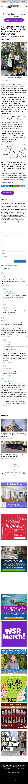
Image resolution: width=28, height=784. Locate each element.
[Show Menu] (2, 6)
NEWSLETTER (21, 765)
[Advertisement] (14, 582)
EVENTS (21, 766)
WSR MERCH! (7, 766)
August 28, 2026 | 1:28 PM (8, 458)
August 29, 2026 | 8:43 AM (8, 438)
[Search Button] (26, 6)
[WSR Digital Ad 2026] (14, 716)
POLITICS (7, 39)
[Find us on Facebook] (11, 780)
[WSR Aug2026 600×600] (14, 606)
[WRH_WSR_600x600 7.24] (14, 495)
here (5, 222)
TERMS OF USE (15, 768)
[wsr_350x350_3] (14, 527)
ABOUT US (5, 765)
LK (9, 370)
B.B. (10, 344)
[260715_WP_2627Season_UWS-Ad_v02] (14, 743)
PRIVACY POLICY (6, 768)
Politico (24, 145)
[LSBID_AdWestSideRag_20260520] (14, 688)
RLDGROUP (17, 772)
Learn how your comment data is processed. (13, 264)
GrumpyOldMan (12, 293)
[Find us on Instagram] (15, 780)
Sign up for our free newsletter (14, 20)
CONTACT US (12, 765)
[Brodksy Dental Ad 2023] (14, 661)
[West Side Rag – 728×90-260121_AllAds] (14, 1)
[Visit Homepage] (14, 6)
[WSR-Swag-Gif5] (14, 634)
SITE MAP (23, 768)
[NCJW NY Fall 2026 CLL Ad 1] (14, 558)
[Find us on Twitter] (13, 780)
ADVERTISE (15, 766)
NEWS (3, 39)
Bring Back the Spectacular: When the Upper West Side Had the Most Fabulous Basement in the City (13, 434)
